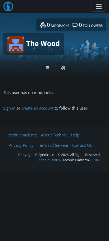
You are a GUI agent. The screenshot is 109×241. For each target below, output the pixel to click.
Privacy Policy (21, 145)
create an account (37, 108)
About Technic (54, 134)
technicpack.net (22, 134)
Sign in (9, 108)
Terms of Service (53, 145)
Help (75, 134)
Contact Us (82, 145)
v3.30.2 (95, 160)
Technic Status (48, 160)
